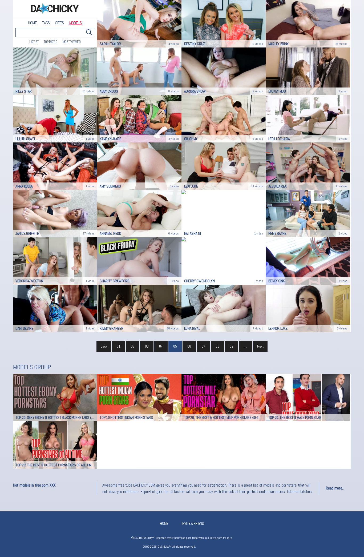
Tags (46, 23)
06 (189, 346)
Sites (59, 23)
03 (146, 346)
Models (75, 23)
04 (161, 346)
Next (260, 346)
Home (32, 23)
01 (118, 346)
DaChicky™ (55, 8)
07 (203, 346)
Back (103, 346)
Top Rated (50, 41)
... (246, 346)
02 (132, 346)
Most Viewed (72, 41)
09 (231, 346)
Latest (33, 41)
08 (217, 346)
